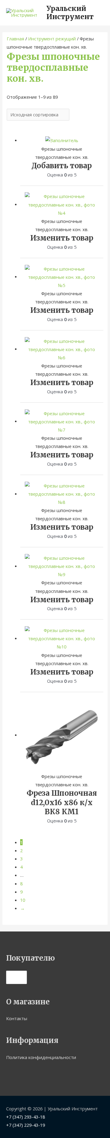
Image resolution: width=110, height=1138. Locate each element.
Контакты (16, 1018)
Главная (15, 39)
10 (22, 900)
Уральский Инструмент (70, 12)
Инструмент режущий (52, 39)
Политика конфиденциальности (41, 1057)
